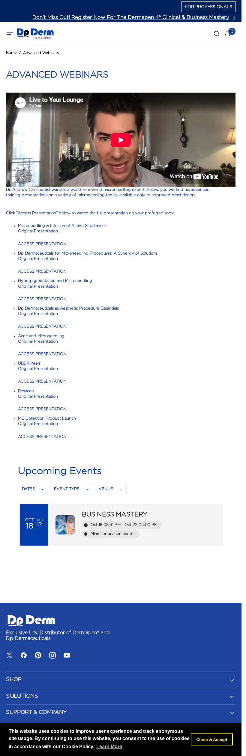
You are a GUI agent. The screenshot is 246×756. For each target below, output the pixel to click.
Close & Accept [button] (211, 739)
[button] (9, 33)
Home (11, 52)
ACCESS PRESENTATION (42, 244)
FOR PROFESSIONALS (208, 7)
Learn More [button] (109, 746)
